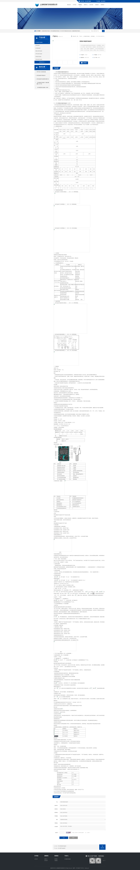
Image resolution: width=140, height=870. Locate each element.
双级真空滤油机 (38, 56)
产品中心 (80, 4)
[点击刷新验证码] (68, 833)
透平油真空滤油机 (39, 53)
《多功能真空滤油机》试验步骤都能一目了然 (43, 83)
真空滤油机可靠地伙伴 (41, 75)
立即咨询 (85, 62)
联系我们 (102, 4)
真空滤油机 (38, 45)
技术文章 (91, 4)
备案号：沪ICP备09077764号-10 (78, 868)
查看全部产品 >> (42, 62)
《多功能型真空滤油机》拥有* (42, 87)
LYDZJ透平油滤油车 (61, 848)
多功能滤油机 (38, 48)
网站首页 (69, 4)
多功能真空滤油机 (39, 42)
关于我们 (74, 4)
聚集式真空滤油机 (39, 50)
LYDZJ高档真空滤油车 (61, 846)
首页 (77, 36)
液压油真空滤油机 (39, 59)
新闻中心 (86, 4)
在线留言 (97, 4)
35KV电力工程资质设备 (41, 71)
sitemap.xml (87, 868)
